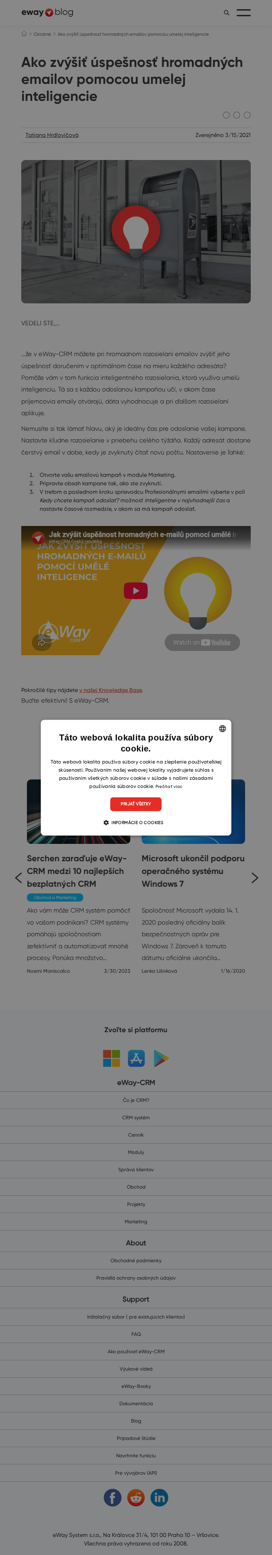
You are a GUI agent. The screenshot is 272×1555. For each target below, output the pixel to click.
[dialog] (136, 777)
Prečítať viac (169, 786)
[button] (136, 822)
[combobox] (222, 728)
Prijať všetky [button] (136, 804)
